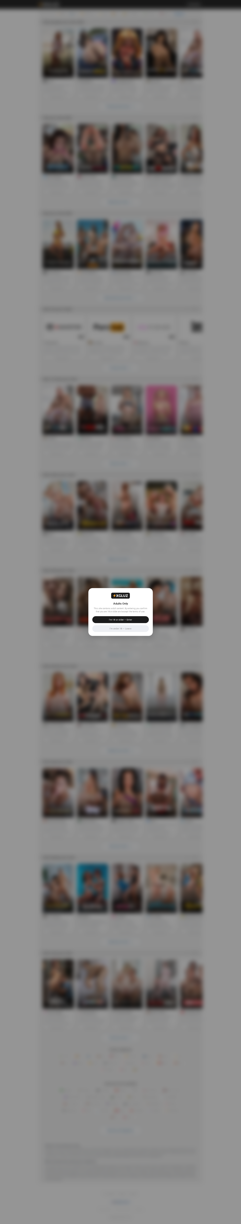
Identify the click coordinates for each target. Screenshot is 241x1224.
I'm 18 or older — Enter (120, 619)
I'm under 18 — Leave (120, 628)
